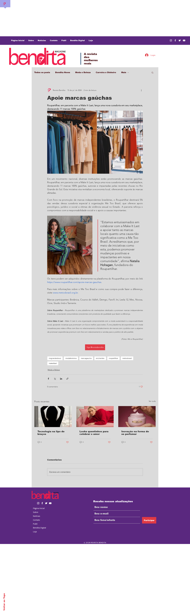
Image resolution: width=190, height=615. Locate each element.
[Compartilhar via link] (67, 378)
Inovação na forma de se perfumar (135, 432)
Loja (35, 531)
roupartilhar (113, 358)
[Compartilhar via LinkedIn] (61, 378)
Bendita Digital (39, 527)
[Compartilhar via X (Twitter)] (55, 378)
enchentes (100, 358)
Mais (123, 72)
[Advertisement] (77, 18)
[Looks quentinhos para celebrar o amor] (95, 416)
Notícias (36, 516)
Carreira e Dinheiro (106, 72)
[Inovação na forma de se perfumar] (137, 416)
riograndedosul (55, 358)
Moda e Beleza (83, 72)
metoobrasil (127, 358)
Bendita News (62, 72)
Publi (35, 523)
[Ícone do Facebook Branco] (42, 503)
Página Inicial (39, 508)
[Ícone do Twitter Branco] (46, 503)
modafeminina (71, 358)
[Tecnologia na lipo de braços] (53, 416)
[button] (152, 72)
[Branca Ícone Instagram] (170, 40)
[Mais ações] (141, 90)
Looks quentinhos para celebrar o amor (93, 432)
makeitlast (53, 363)
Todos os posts (42, 72)
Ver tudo (152, 401)
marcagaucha (86, 358)
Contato (36, 520)
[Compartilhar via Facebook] (48, 378)
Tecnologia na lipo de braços (50, 432)
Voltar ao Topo (4, 602)
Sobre (35, 512)
